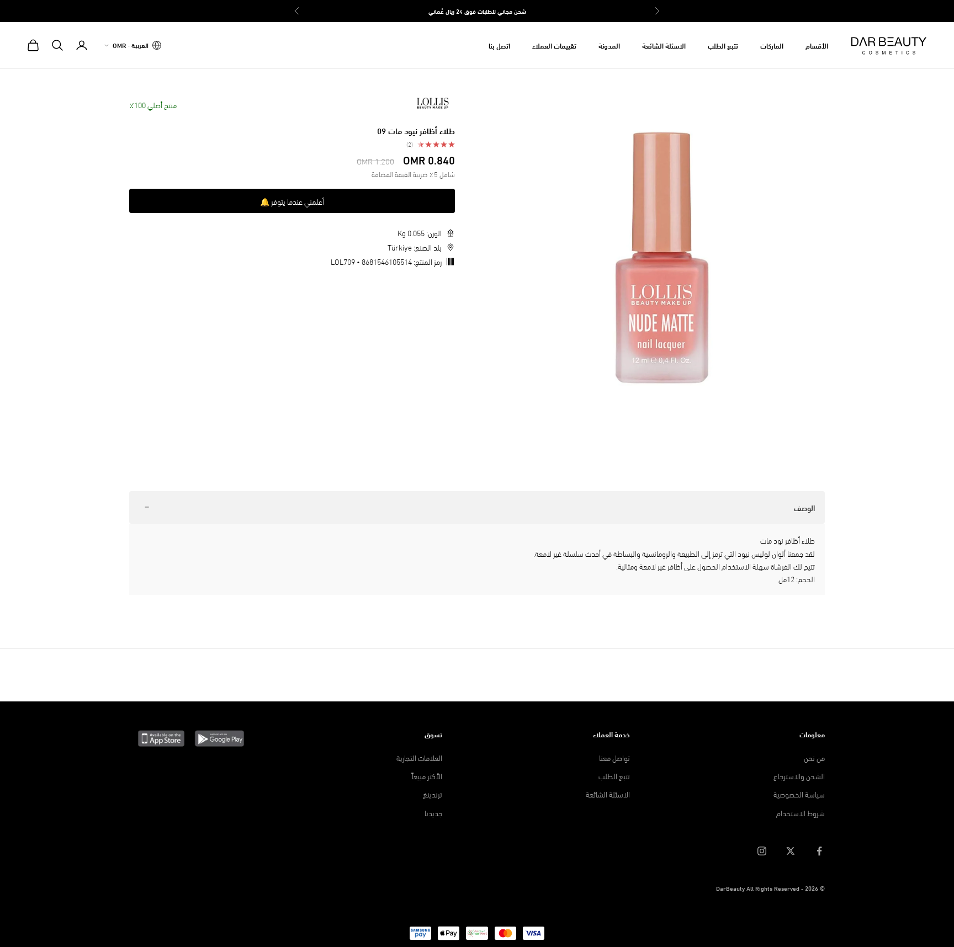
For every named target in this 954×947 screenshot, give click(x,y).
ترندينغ (432, 794)
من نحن (814, 757)
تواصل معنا (614, 757)
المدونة (609, 45)
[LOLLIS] (433, 103)
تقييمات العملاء (554, 45)
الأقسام (816, 45)
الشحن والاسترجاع (799, 775)
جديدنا (433, 812)
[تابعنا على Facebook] (819, 850)
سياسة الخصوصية (799, 794)
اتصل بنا (499, 45)
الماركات (771, 45)
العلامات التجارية (419, 757)
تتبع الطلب (723, 45)
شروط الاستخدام (800, 812)
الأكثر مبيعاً (427, 775)
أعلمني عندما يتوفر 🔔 (292, 201)
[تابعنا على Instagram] (761, 850)
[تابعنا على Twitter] (790, 850)
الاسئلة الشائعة (664, 45)
